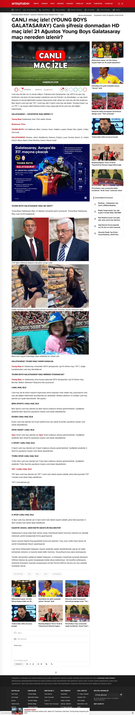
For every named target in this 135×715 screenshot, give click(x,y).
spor (45, 574)
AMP (79, 707)
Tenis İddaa (81, 700)
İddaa (118, 10)
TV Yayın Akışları (66, 707)
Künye (13, 700)
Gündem (45, 3)
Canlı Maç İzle (18, 574)
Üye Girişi (14, 694)
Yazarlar (109, 3)
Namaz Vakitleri (76, 10)
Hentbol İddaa (32, 700)
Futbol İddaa (32, 694)
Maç (37, 574)
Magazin (69, 3)
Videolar (79, 3)
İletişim (13, 707)
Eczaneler (91, 10)
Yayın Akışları (60, 10)
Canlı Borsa (46, 10)
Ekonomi (60, 3)
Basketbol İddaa (33, 697)
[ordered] (38, 664)
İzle (29, 574)
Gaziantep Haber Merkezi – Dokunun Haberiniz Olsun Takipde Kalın (35, 15)
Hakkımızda (15, 704)
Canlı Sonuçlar (105, 10)
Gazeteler (98, 3)
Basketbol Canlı (82, 704)
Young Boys (57, 574)
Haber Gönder (65, 700)
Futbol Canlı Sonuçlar (51, 704)
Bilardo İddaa (32, 704)
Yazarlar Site (81, 697)
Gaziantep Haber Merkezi (106, 678)
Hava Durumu (31, 10)
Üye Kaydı (14, 697)
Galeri (88, 3)
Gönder (18, 664)
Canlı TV (18, 10)
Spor (52, 3)
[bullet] (41, 664)
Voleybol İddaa (32, 707)
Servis (36, 3)
